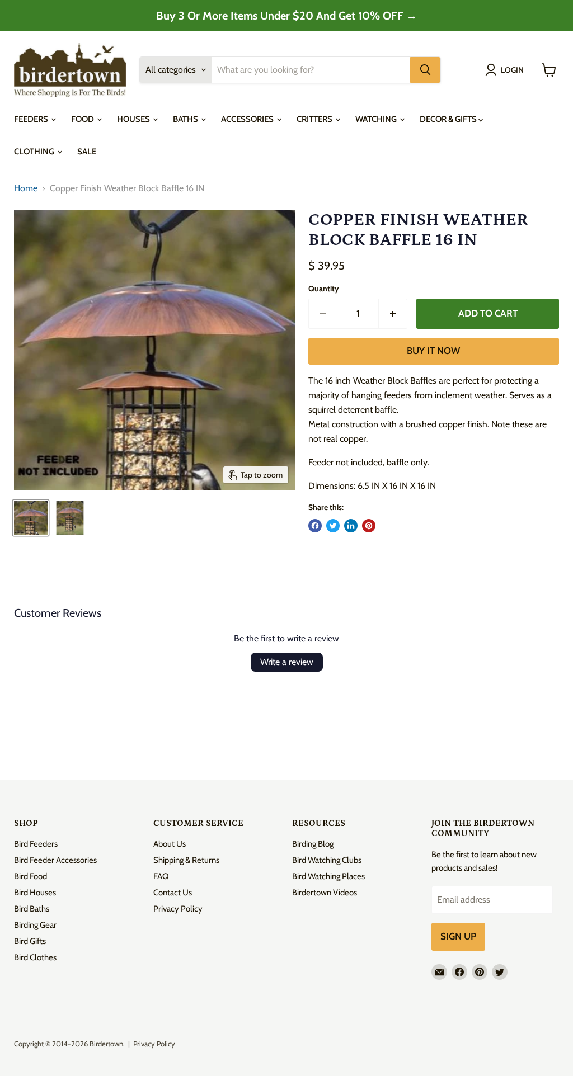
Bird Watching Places (328, 876)
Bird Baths (31, 909)
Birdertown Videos (324, 893)
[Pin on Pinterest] (368, 525)
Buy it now (433, 350)
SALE (86, 152)
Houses (134, 119)
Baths (186, 119)
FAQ (161, 876)
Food (83, 119)
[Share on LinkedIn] (351, 525)
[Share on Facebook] (315, 525)
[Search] (425, 70)
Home (25, 188)
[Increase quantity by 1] (393, 314)
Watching (376, 119)
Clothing (35, 152)
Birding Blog (313, 844)
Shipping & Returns (186, 860)
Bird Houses (35, 893)
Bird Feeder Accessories (55, 860)
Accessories (248, 119)
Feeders (32, 119)
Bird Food (30, 876)
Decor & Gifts (449, 119)
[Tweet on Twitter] (333, 525)
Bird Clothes (35, 957)
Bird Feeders (36, 844)
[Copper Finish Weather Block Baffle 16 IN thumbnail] (31, 518)
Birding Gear (35, 925)
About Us (169, 844)
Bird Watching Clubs (326, 860)
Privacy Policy (178, 909)
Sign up (458, 936)
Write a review (286, 662)
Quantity (323, 288)
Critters (315, 119)
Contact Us (172, 893)
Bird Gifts (30, 941)
